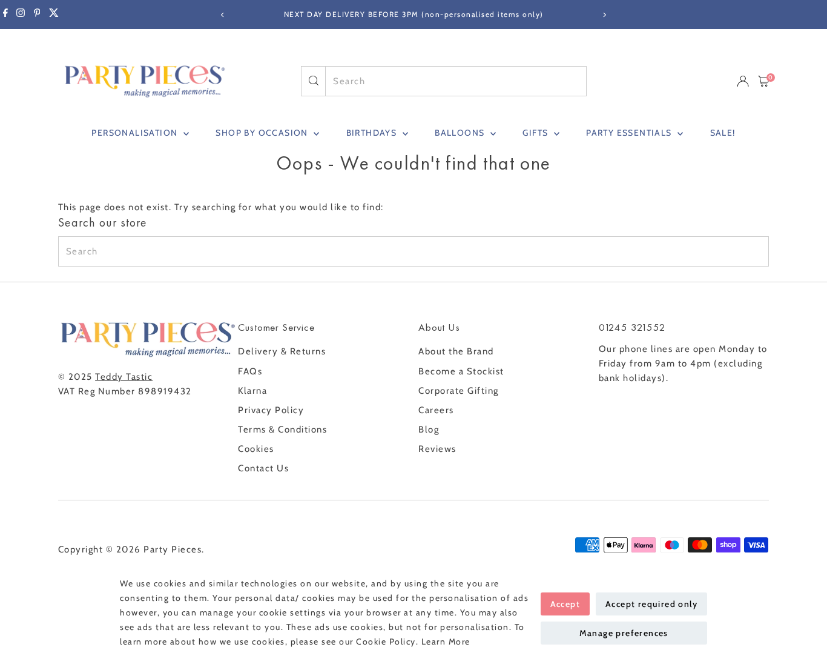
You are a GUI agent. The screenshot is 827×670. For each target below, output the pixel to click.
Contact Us (263, 468)
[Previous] (223, 14)
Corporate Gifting (458, 390)
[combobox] (455, 81)
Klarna (252, 390)
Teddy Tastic (124, 376)
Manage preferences (623, 633)
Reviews (437, 448)
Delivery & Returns (282, 351)
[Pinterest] (37, 14)
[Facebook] (5, 14)
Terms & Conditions (282, 429)
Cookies (256, 448)
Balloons (461, 132)
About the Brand (456, 351)
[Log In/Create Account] (742, 81)
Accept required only (651, 604)
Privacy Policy (271, 410)
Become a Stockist (461, 371)
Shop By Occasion (263, 132)
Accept (565, 604)
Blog (428, 429)
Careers (436, 410)
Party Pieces (172, 549)
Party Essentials (630, 132)
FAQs (250, 371)
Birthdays (373, 132)
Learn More (445, 641)
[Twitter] (54, 14)
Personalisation (135, 132)
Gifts (536, 132)
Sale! (723, 132)
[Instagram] (20, 14)
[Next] (604, 14)
